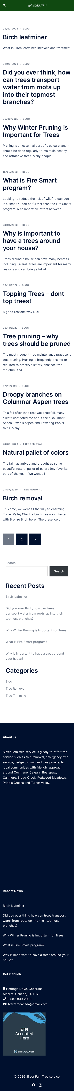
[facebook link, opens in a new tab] (33, 1084)
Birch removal (22, 498)
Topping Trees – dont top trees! (33, 297)
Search (11, 563)
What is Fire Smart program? (30, 184)
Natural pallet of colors (36, 452)
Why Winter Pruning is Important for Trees (35, 131)
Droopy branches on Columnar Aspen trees (35, 398)
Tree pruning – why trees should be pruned (37, 339)
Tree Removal (33, 444)
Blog (26, 28)
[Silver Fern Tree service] (37, 5)
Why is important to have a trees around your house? (31, 241)
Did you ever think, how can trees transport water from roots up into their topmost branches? (37, 87)
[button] (4, 5)
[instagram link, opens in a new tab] (40, 1084)
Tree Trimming (16, 695)
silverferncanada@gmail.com (26, 1004)
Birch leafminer (25, 37)
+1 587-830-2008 (18, 999)
